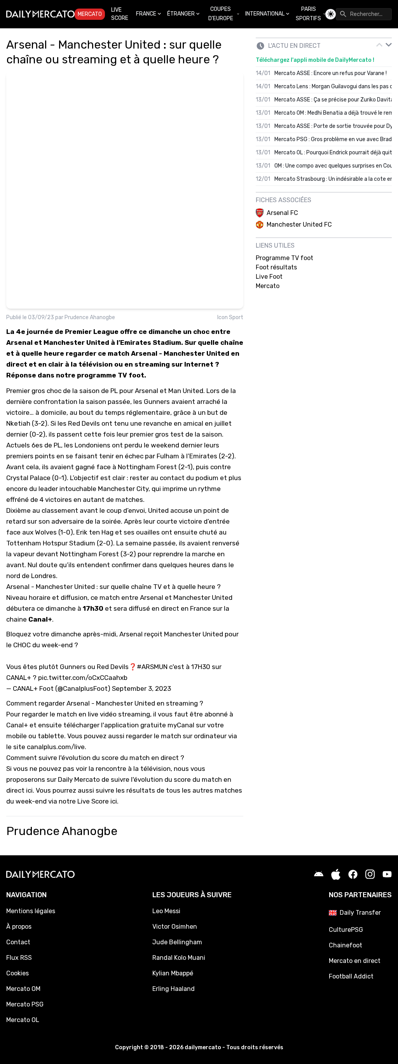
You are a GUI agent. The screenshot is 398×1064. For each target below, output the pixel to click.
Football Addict (351, 976)
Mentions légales (30, 911)
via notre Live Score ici (82, 801)
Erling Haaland (173, 988)
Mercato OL (22, 1020)
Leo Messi (166, 911)
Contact (18, 942)
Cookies (17, 973)
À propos (18, 926)
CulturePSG (346, 929)
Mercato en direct (355, 960)
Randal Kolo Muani (178, 957)
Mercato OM (23, 988)
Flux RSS (19, 957)
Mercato (90, 14)
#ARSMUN (152, 667)
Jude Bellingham (177, 942)
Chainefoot (345, 945)
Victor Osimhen (174, 926)
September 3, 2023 (141, 688)
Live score (119, 14)
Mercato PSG (25, 1004)
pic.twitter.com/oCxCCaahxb (82, 677)
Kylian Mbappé (172, 973)
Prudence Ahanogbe (90, 317)
